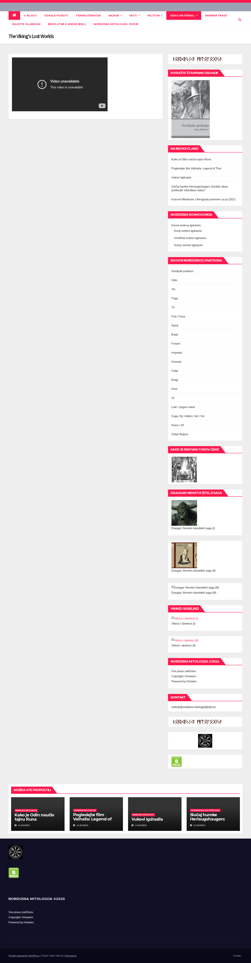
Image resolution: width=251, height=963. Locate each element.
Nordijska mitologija (26, 810)
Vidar (174, 370)
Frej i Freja (178, 316)
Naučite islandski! (26, 24)
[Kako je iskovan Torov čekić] (184, 469)
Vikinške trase (216, 15)
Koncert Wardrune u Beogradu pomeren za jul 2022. (203, 199)
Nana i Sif (177, 425)
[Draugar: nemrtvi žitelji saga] (184, 512)
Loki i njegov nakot (183, 407)
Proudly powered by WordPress (24, 955)
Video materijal (183, 15)
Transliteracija (88, 15)
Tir (173, 307)
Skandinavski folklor (85, 810)
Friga (174, 298)
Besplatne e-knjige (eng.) (67, 24)
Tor (173, 289)
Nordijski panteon (182, 271)
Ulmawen (23, 825)
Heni (174, 388)
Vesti (133, 15)
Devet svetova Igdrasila (186, 225)
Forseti (175, 343)
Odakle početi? (56, 15)
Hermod (176, 361)
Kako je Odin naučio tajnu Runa (191, 159)
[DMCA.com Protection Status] (176, 761)
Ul (172, 398)
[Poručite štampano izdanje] (190, 109)
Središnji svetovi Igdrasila (190, 238)
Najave (114, 15)
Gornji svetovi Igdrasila (188, 245)
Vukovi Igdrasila (181, 177)
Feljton (154, 15)
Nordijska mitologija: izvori (116, 24)
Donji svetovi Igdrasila (188, 230)
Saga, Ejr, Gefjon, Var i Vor (188, 416)
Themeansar (70, 955)
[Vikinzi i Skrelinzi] (184, 618)
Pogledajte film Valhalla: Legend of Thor (196, 168)
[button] (239, 19)
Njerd (174, 325)
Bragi (174, 379)
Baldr (174, 334)
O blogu (30, 15)
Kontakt (237, 955)
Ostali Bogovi (179, 434)
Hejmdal (176, 352)
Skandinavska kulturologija (205, 810)
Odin (174, 280)
